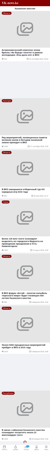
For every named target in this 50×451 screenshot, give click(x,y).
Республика (8, 393)
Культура (7, 100)
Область (6, 13)
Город (5, 202)
